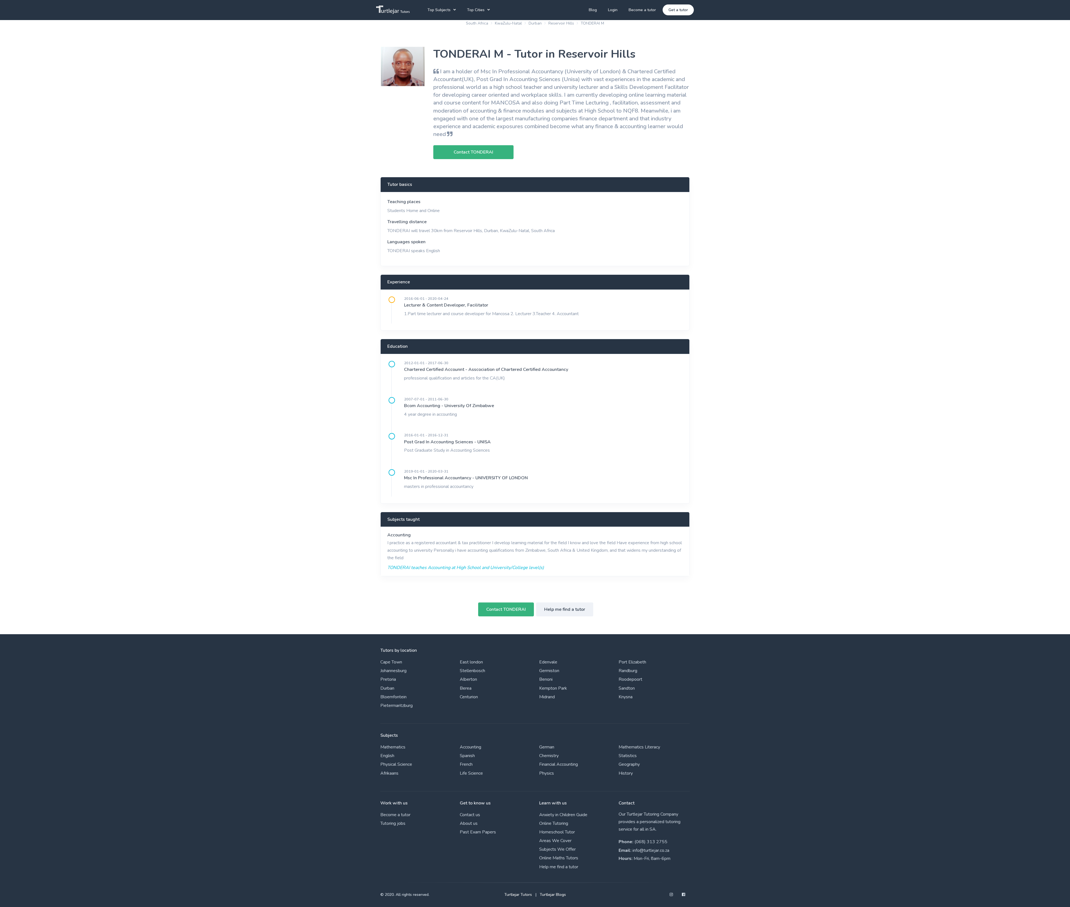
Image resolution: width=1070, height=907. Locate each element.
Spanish (467, 756)
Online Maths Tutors (558, 858)
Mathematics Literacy (639, 747)
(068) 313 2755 (650, 842)
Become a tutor (642, 10)
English (387, 756)
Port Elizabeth (632, 662)
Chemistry (549, 756)
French (466, 764)
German (546, 747)
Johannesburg (393, 671)
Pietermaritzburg (396, 705)
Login (612, 10)
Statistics (628, 756)
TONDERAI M (592, 23)
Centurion (469, 697)
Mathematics (392, 747)
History (626, 773)
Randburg (628, 671)
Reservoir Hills (561, 23)
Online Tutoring (553, 823)
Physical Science (396, 764)
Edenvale (548, 662)
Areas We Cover (555, 841)
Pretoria (388, 679)
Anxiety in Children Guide (563, 815)
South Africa (477, 23)
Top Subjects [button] (439, 10)
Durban (535, 23)
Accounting (399, 535)
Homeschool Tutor (557, 832)
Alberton (468, 679)
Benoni (546, 679)
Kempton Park (553, 688)
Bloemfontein (393, 697)
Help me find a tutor (564, 609)
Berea (465, 688)
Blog (593, 10)
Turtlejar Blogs (553, 894)
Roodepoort (630, 679)
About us (469, 823)
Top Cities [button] (476, 10)
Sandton (627, 688)
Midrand (547, 697)
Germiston (549, 671)
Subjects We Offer (557, 849)
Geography (629, 764)
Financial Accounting (558, 764)
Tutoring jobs (392, 823)
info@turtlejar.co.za (651, 850)
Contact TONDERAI (506, 609)
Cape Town (391, 662)
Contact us (470, 815)
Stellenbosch (472, 671)
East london (471, 662)
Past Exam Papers (478, 832)
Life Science (471, 773)
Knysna (626, 697)
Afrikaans (389, 773)
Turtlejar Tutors (518, 894)
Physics (546, 773)
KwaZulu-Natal (508, 23)
